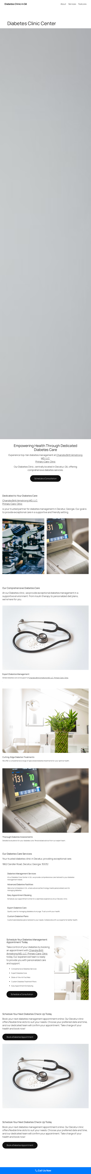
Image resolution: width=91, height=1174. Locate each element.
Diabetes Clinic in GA (16, 4)
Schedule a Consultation (45, 478)
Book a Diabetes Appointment (20, 1037)
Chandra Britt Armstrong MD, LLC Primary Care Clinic (20, 502)
